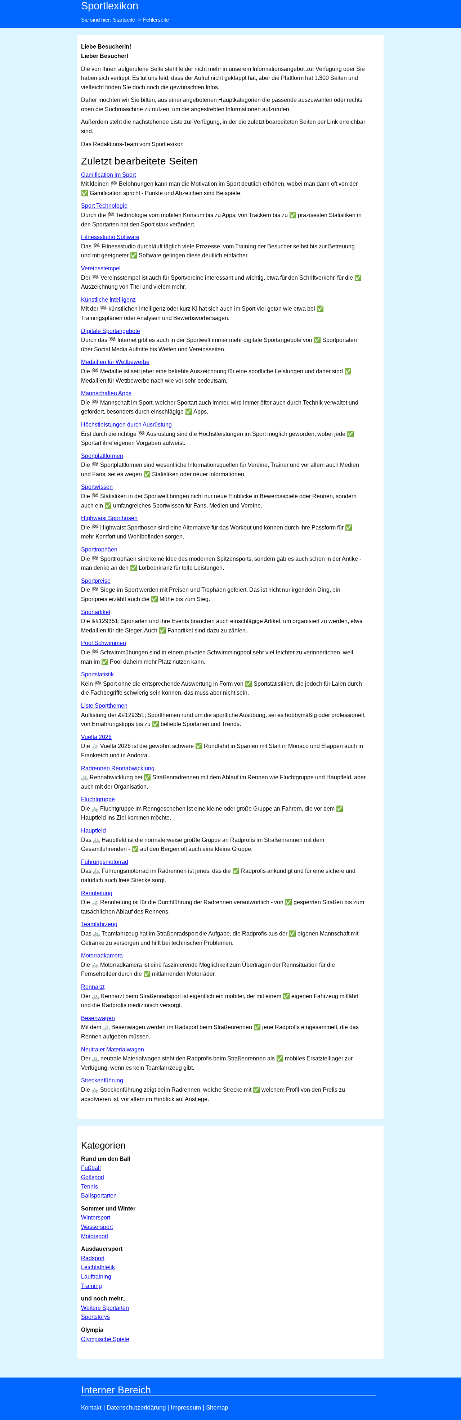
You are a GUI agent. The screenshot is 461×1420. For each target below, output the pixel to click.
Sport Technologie (104, 206)
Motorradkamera (102, 955)
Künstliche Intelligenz (108, 300)
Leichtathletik (98, 1267)
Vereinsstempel (101, 268)
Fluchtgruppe (98, 799)
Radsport (92, 1258)
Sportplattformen (102, 456)
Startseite (124, 20)
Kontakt (91, 1407)
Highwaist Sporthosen (109, 518)
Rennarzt (92, 987)
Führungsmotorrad (104, 862)
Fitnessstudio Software (110, 237)
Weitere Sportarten (105, 1308)
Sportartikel (95, 612)
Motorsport (94, 1236)
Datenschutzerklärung (136, 1407)
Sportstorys (95, 1317)
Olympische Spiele (105, 1339)
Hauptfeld (93, 831)
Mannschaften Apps (106, 393)
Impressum (186, 1407)
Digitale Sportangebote (110, 331)
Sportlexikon (109, 6)
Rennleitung (96, 893)
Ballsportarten (99, 1196)
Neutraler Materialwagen (112, 1049)
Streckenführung (102, 1080)
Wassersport (97, 1227)
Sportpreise (96, 581)
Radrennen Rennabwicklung (118, 768)
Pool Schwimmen (103, 643)
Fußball (91, 1168)
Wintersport (95, 1217)
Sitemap (217, 1407)
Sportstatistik (97, 674)
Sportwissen (97, 487)
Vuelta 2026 (96, 737)
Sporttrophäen (99, 549)
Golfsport (92, 1177)
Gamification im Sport (108, 175)
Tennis (89, 1187)
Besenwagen (98, 1018)
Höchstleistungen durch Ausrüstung (126, 425)
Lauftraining (96, 1277)
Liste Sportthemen (104, 706)
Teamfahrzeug (99, 924)
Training (91, 1286)
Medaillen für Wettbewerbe (115, 362)
